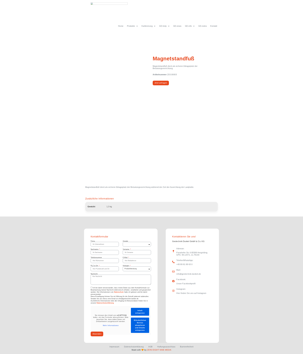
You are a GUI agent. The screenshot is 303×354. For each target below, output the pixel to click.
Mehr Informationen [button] (111, 325)
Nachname (95, 249)
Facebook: (181, 279)
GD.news (177, 26)
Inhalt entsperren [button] (140, 312)
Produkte (131, 26)
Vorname (126, 249)
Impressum (114, 347)
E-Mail (125, 257)
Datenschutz (119, 292)
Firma (93, 241)
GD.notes (202, 26)
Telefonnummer (96, 257)
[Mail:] (173, 271)
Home (120, 26)
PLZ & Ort (95, 265)
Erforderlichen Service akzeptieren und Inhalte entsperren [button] (140, 325)
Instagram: (181, 289)
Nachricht (94, 274)
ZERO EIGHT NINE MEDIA (159, 350)
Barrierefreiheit (186, 347)
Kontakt (213, 26)
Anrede (125, 241)
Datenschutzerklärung (105, 303)
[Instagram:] (173, 291)
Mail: (178, 270)
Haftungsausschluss (166, 347)
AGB (150, 347)
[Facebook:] (173, 281)
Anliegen (126, 265)
